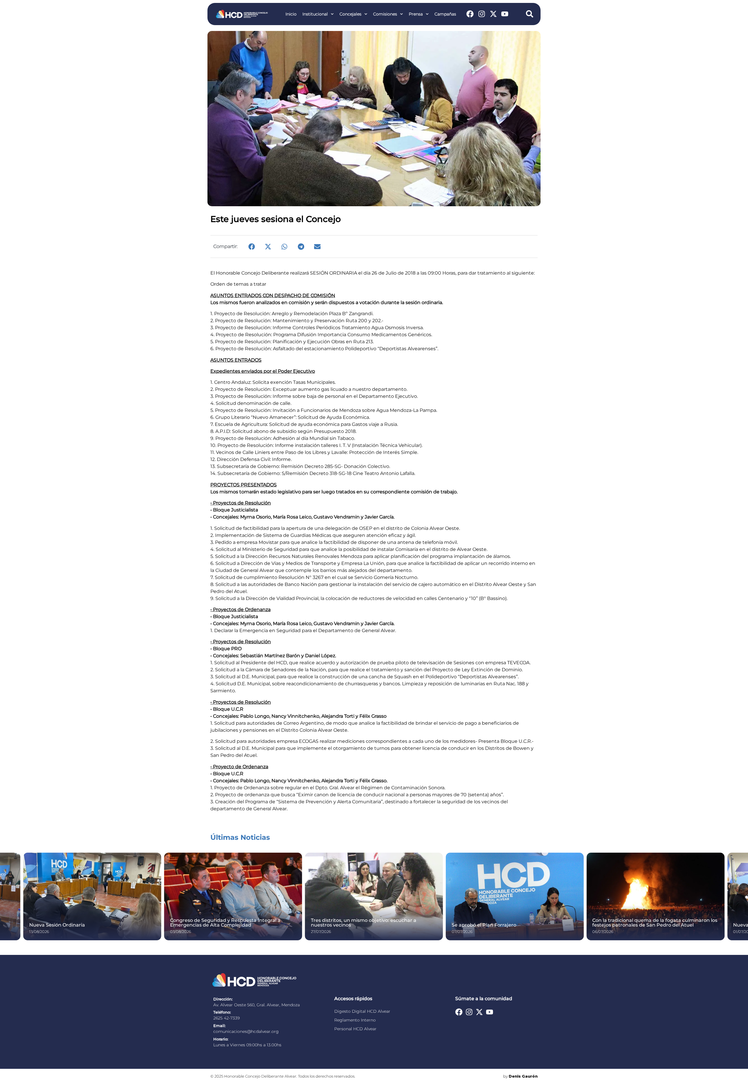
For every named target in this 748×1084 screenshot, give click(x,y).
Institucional (315, 14)
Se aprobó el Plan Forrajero (484, 925)
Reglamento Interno (355, 1020)
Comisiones (385, 14)
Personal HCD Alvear (355, 1028)
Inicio (291, 14)
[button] (251, 246)
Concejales (350, 14)
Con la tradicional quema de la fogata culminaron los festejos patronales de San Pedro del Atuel (654, 923)
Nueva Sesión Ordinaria (57, 925)
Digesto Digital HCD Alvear (362, 1011)
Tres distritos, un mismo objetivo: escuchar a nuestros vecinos (363, 923)
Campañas (445, 14)
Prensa (416, 14)
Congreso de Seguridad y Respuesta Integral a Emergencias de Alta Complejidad (225, 923)
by (520, 1076)
